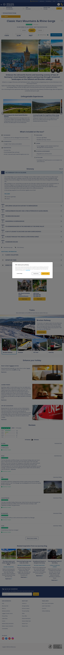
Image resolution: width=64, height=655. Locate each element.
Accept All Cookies (45, 273)
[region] (32, 270)
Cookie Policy (28, 270)
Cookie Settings (19, 273)
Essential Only (36, 273)
